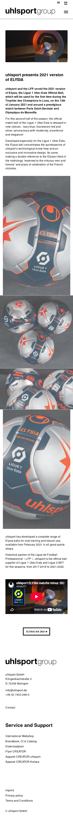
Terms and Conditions (19, 800)
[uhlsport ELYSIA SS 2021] (36, 46)
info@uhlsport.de (16, 690)
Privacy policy (14, 795)
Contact (10, 707)
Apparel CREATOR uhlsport (22, 757)
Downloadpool (14, 746)
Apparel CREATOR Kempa (22, 762)
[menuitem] (58, 2)
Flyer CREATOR (15, 751)
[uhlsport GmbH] (30, 11)
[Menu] (66, 12)
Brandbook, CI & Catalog (21, 741)
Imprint (9, 790)
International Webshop (19, 736)
